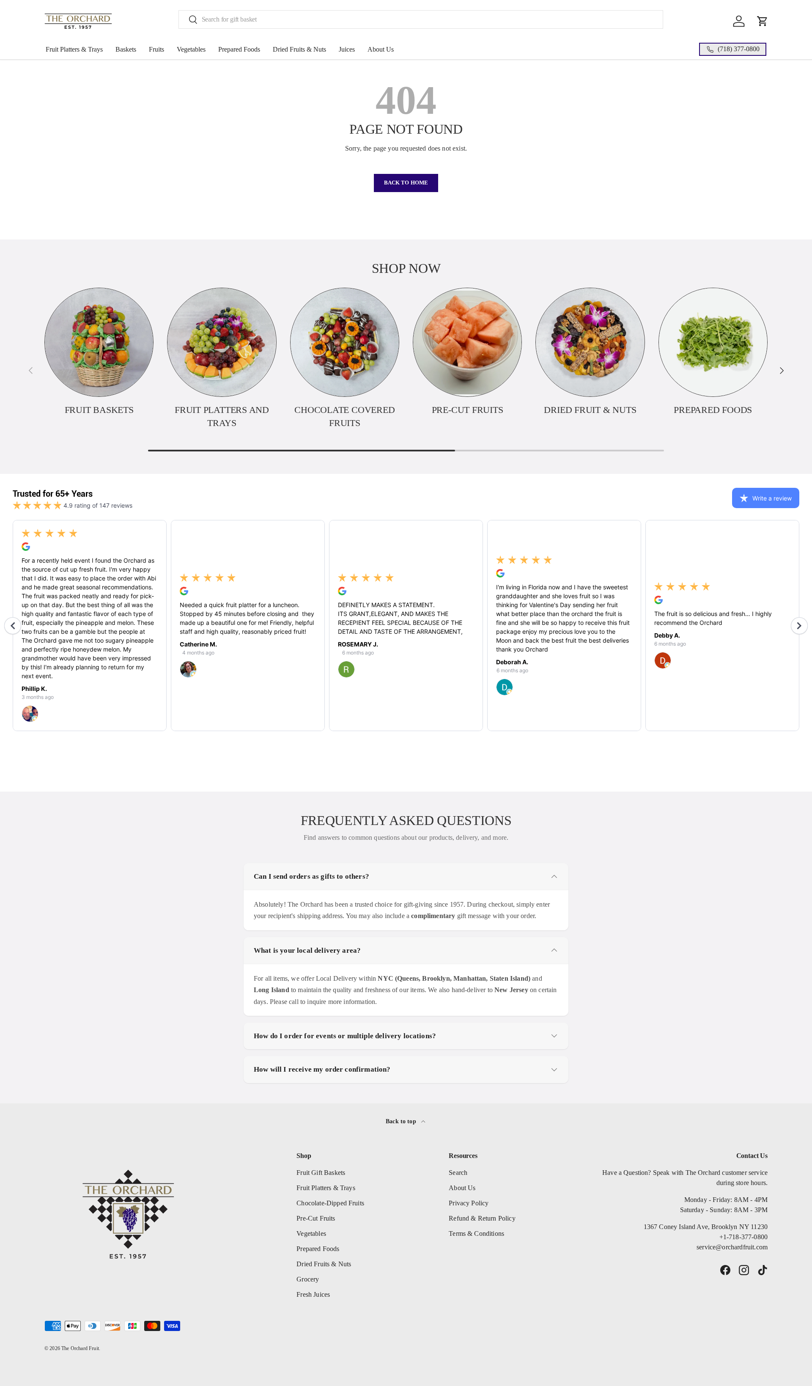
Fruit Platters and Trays (222, 416)
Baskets (125, 49)
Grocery (307, 1279)
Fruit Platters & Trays (74, 49)
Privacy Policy (468, 1203)
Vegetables (191, 49)
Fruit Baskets (99, 409)
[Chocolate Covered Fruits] (345, 342)
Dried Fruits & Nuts (299, 49)
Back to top (402, 1121)
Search (458, 1172)
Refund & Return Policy (482, 1218)
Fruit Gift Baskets (320, 1172)
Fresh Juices (313, 1294)
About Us (381, 49)
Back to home (406, 183)
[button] (762, 21)
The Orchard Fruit (80, 1348)
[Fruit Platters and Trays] (221, 342)
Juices (347, 49)
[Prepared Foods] (713, 342)
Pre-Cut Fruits (467, 409)
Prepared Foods (239, 49)
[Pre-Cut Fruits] (467, 342)
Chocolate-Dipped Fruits (330, 1203)
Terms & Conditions (476, 1233)
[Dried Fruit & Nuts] (590, 342)
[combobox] (421, 19)
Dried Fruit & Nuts (590, 409)
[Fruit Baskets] (99, 342)
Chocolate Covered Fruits (344, 416)
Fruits (156, 49)
